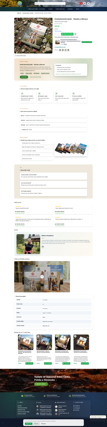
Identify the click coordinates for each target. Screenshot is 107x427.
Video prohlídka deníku (21, 55)
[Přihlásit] (81, 3)
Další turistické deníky (35, 77)
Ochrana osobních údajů (23, 411)
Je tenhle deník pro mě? (60, 47)
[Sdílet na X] (63, 50)
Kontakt (20, 405)
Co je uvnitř (24, 77)
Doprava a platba (57, 31)
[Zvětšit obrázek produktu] (33, 35)
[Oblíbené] (84, 3)
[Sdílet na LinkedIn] (68, 50)
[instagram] (43, 247)
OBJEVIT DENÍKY (41, 384)
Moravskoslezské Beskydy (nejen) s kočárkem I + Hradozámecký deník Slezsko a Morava (70, 41)
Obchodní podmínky (22, 407)
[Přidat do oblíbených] (75, 34)
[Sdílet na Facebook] (60, 50)
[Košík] (88, 3)
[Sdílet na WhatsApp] (65, 50)
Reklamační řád (21, 409)
